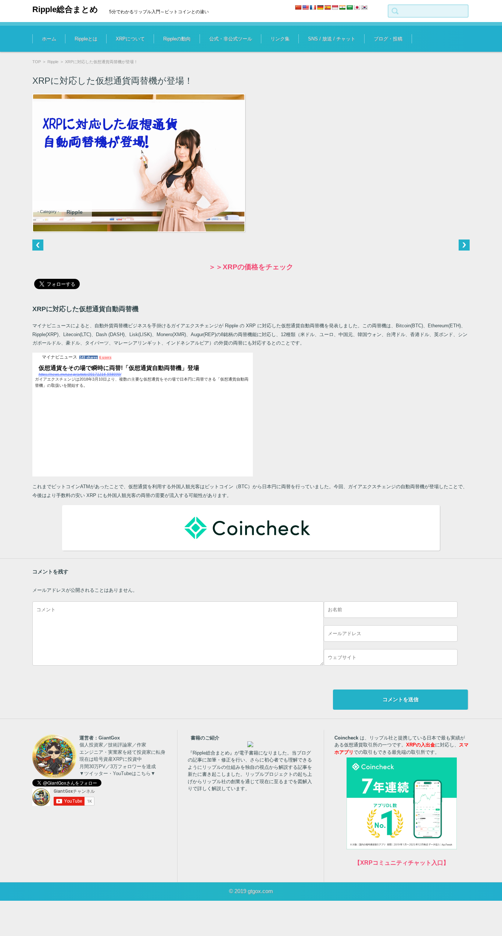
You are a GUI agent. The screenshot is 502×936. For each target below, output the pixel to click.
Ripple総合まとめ (65, 9)
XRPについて (130, 39)
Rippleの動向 (177, 39)
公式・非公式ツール (230, 39)
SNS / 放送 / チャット (331, 39)
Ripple (52, 62)
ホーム (49, 39)
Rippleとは (86, 39)
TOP (36, 62)
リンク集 (280, 39)
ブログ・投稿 (388, 39)
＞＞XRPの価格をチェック (251, 267)
